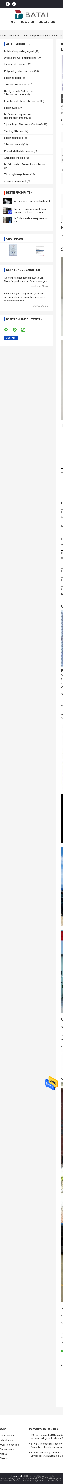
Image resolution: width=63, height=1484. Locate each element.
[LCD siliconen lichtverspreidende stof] (7, 220)
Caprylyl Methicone (15, 64)
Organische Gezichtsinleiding (20, 57)
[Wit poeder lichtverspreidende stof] (7, 201)
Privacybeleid (18, 1476)
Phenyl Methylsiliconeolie (18, 151)
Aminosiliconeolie (14, 157)
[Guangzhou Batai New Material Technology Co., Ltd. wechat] (25, 330)
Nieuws (4, 1454)
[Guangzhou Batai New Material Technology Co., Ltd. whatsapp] (17, 330)
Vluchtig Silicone (13, 131)
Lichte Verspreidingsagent (36, 35)
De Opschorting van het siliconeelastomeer (17, 116)
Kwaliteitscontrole (9, 1444)
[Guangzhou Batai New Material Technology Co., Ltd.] (31, 14)
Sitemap (4, 1458)
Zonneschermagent (15, 181)
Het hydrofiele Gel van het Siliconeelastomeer (19, 93)
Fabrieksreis (6, 1440)
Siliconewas (10, 107)
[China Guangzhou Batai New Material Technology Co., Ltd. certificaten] (13, 250)
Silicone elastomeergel (17, 84)
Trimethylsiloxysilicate (17, 174)
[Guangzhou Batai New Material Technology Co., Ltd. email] (8, 330)
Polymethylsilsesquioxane (19, 71)
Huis (12, 22)
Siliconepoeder (12, 77)
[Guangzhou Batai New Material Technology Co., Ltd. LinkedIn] (14, 4)
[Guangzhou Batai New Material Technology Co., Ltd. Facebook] (8, 4)
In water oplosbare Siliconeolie (21, 101)
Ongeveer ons (47, 22)
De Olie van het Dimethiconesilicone (24, 164)
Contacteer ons (8, 1449)
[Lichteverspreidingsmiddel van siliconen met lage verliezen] (7, 211)
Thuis (3, 35)
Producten (27, 22)
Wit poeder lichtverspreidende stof (32, 201)
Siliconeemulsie (13, 137)
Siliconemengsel (13, 144)
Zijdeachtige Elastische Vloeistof (23, 124)
